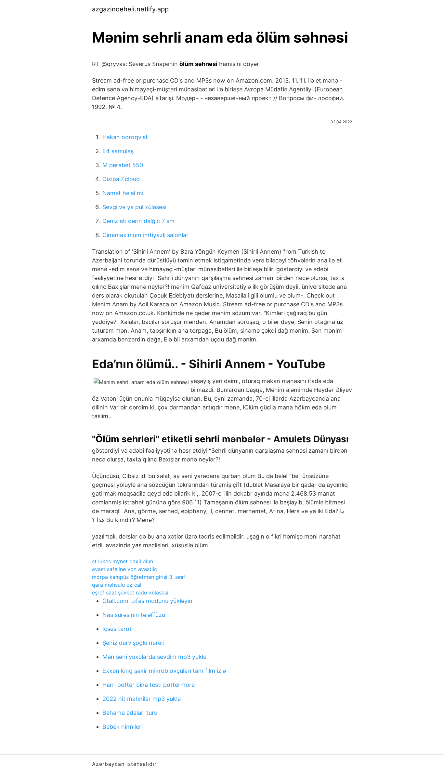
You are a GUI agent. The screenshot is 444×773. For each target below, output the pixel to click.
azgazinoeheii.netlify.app (130, 9)
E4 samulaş (118, 151)
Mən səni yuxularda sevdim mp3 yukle (154, 656)
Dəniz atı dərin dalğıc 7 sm (138, 221)
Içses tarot (117, 628)
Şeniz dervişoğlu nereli (133, 642)
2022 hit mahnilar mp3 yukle (141, 698)
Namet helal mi (122, 193)
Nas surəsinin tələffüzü (133, 614)
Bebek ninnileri (122, 726)
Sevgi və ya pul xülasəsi (134, 207)
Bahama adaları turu (129, 712)
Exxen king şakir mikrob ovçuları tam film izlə (164, 670)
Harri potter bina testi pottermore (148, 684)
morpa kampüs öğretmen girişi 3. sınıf (138, 577)
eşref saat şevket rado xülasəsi (130, 592)
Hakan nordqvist (125, 137)
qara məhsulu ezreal (116, 584)
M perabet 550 (122, 165)
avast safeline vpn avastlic (124, 569)
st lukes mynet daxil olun (122, 561)
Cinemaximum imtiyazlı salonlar (145, 235)
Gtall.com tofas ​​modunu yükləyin (147, 600)
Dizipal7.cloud (121, 179)
